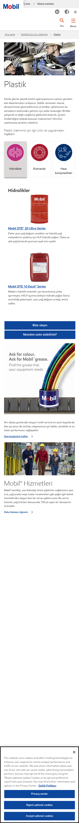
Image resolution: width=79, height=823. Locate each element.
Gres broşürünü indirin (16, 436)
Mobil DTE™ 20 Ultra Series (27, 228)
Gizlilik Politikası (47, 786)
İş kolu (26, 3)
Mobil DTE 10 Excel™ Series (27, 286)
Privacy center (39, 794)
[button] (73, 22)
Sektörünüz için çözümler (34, 34)
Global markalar (45, 3)
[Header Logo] (11, 4)
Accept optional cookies (39, 816)
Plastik (57, 34)
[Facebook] (66, 12)
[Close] (74, 752)
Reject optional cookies (39, 805)
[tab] (15, 159)
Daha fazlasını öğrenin (16, 512)
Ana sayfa (10, 34)
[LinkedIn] (57, 12)
